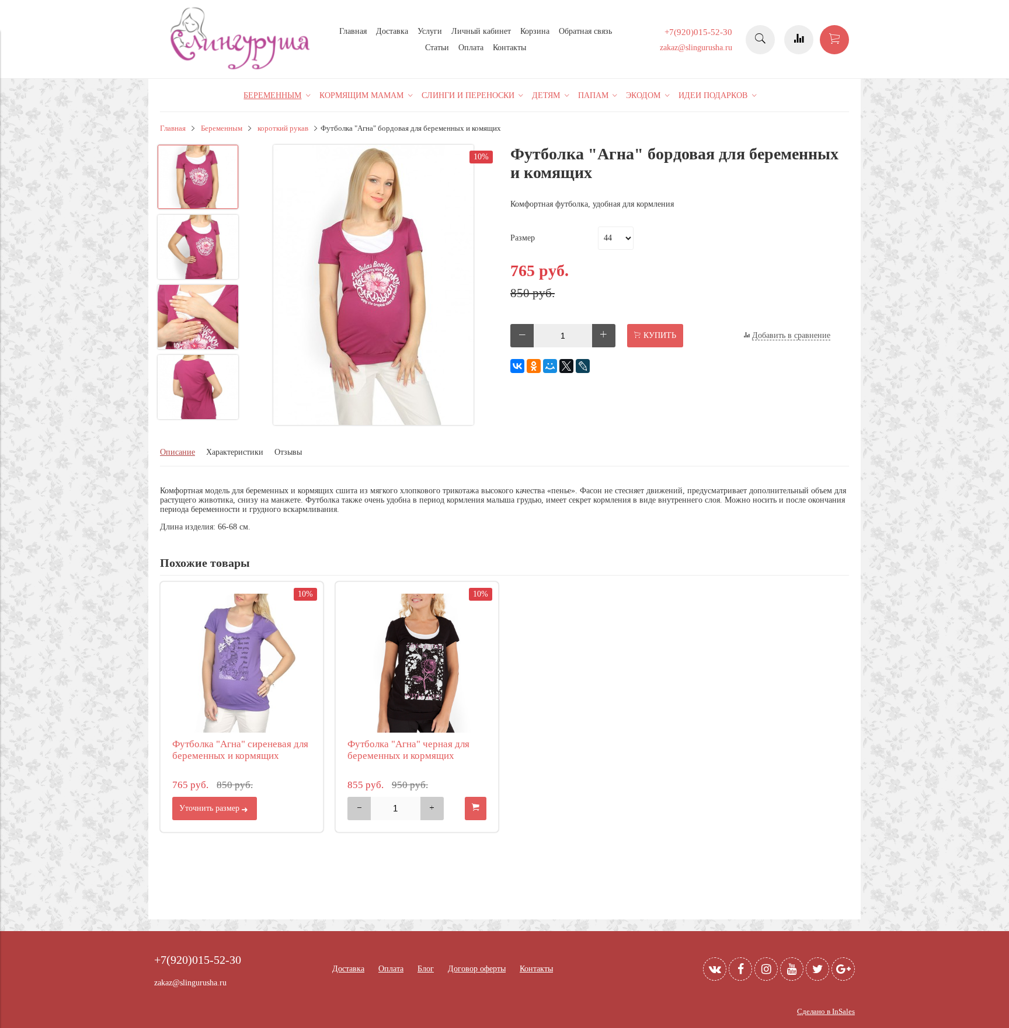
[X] (566, 366)
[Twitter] (817, 969)
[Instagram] (766, 969)
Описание (177, 452)
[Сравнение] (798, 39)
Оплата (470, 47)
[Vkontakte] (714, 969)
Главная (353, 31)
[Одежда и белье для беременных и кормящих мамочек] (241, 68)
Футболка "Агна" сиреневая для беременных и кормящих (240, 749)
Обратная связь (585, 31)
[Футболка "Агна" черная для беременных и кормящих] (416, 663)
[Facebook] (740, 969)
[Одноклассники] (534, 366)
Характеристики (234, 452)
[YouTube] (791, 969)
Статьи (437, 47)
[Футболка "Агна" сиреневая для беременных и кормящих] (241, 663)
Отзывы (288, 452)
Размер (522, 238)
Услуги (429, 31)
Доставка (392, 31)
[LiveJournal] (583, 366)
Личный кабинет (481, 31)
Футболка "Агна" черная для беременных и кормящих (408, 749)
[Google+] (843, 969)
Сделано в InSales (826, 1012)
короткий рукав (283, 128)
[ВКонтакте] (517, 366)
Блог (425, 968)
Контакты (509, 47)
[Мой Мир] (550, 366)
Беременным (221, 128)
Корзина (534, 31)
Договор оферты (477, 968)
